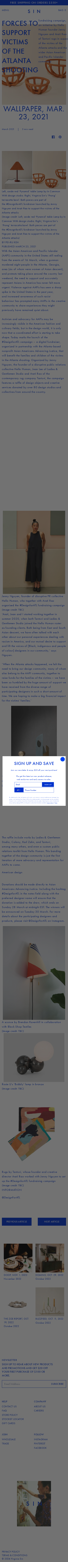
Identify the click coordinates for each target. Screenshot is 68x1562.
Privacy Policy (50, 802)
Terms (56, 802)
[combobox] (18, 789)
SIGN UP (47, 784)
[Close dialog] (62, 759)
